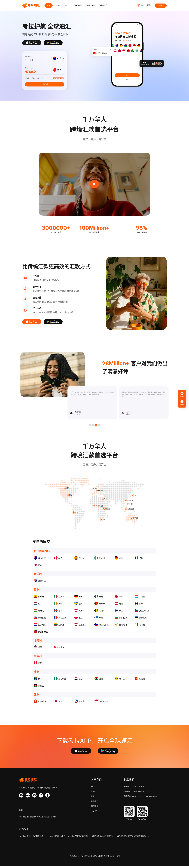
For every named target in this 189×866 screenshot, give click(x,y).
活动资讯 (78, 5)
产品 (58, 5)
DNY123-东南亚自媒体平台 (103, 836)
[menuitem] (49, 5)
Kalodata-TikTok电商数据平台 (31, 836)
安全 (67, 5)
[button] (141, 5)
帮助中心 (91, 5)
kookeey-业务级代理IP (55, 836)
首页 (48, 5)
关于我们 (104, 5)
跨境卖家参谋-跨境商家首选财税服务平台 (133, 836)
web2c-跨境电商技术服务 (78, 836)
